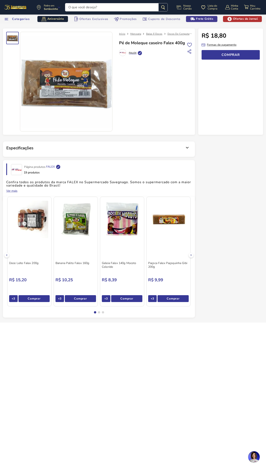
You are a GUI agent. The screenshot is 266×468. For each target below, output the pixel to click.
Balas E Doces (154, 34)
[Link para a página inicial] (122, 34)
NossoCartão (187, 7)
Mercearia (135, 34)
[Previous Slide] (6, 255)
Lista (189, 44)
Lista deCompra (212, 7)
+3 (13, 299)
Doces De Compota (178, 34)
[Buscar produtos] (163, 7)
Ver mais (11, 191)
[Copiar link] (189, 51)
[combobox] (116, 7)
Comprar (34, 299)
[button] (95, 312)
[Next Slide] (191, 255)
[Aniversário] (15, 7)
